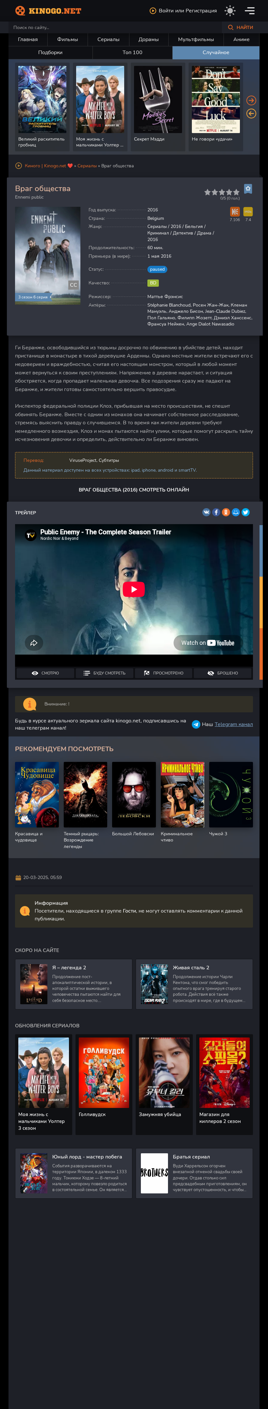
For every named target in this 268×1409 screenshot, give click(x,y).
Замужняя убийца (160, 1114)
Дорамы (149, 39)
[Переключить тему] (230, 10)
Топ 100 (132, 52)
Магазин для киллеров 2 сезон (220, 1118)
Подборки (50, 52)
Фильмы (67, 39)
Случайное (216, 52)
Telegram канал (234, 724)
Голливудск (92, 1114)
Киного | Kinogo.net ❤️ (49, 166)
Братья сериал (191, 1156)
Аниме (241, 39)
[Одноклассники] (226, 512)
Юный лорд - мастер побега (87, 1156)
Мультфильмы (196, 39)
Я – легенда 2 (69, 967)
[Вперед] (251, 100)
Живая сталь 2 (191, 967)
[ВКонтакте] (206, 512)
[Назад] (251, 113)
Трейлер (25, 513)
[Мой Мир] (236, 512)
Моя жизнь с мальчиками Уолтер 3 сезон (41, 1121)
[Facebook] (216, 512)
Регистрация (201, 10)
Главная (28, 39)
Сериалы (108, 39)
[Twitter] (246, 512)
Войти (166, 10)
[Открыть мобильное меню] (249, 10)
